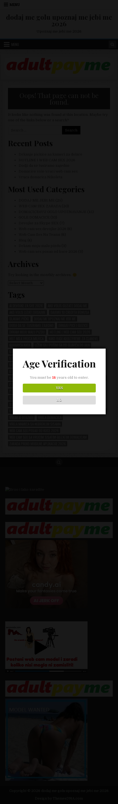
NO (59, 400)
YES (59, 388)
